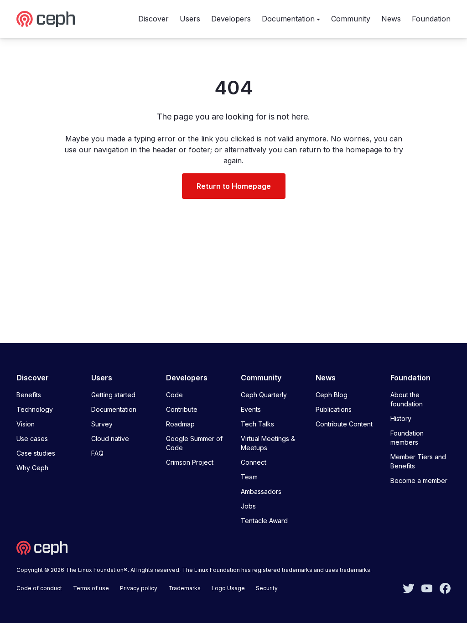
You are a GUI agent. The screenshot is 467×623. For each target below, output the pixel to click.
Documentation (288, 18)
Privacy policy (138, 588)
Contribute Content (344, 424)
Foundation (431, 18)
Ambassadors (261, 491)
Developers (231, 18)
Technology (34, 409)
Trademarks (184, 588)
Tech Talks (257, 424)
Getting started (113, 395)
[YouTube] (426, 587)
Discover (153, 18)
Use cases (32, 438)
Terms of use (91, 588)
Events (251, 409)
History (400, 418)
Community (350, 18)
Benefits (28, 395)
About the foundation (406, 399)
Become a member (418, 480)
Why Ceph (32, 468)
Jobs (248, 506)
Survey (102, 424)
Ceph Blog (332, 395)
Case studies (35, 453)
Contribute (181, 409)
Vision (25, 424)
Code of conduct (39, 588)
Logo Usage (228, 588)
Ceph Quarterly (264, 395)
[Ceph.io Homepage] (45, 19)
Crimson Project (189, 462)
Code (174, 395)
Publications (334, 409)
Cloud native (110, 438)
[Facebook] (445, 587)
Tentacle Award (264, 520)
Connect (253, 462)
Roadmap (180, 424)
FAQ (97, 453)
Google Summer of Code (194, 443)
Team (249, 477)
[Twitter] (408, 587)
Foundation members (407, 437)
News (391, 18)
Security (267, 588)
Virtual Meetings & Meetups (268, 443)
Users (190, 18)
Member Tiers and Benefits (418, 461)
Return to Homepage (234, 186)
